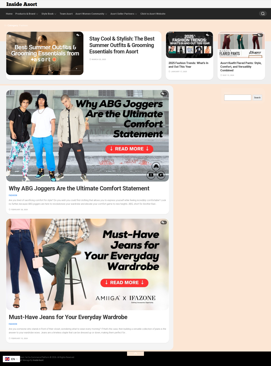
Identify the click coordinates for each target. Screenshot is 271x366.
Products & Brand (25, 13)
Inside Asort (38, 360)
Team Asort (66, 13)
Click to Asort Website (152, 13)
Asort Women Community (90, 13)
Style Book (47, 13)
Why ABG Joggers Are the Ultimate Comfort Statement (79, 188)
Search (227, 93)
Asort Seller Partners (122, 13)
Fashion (13, 195)
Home (9, 13)
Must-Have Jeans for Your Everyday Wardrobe (68, 317)
